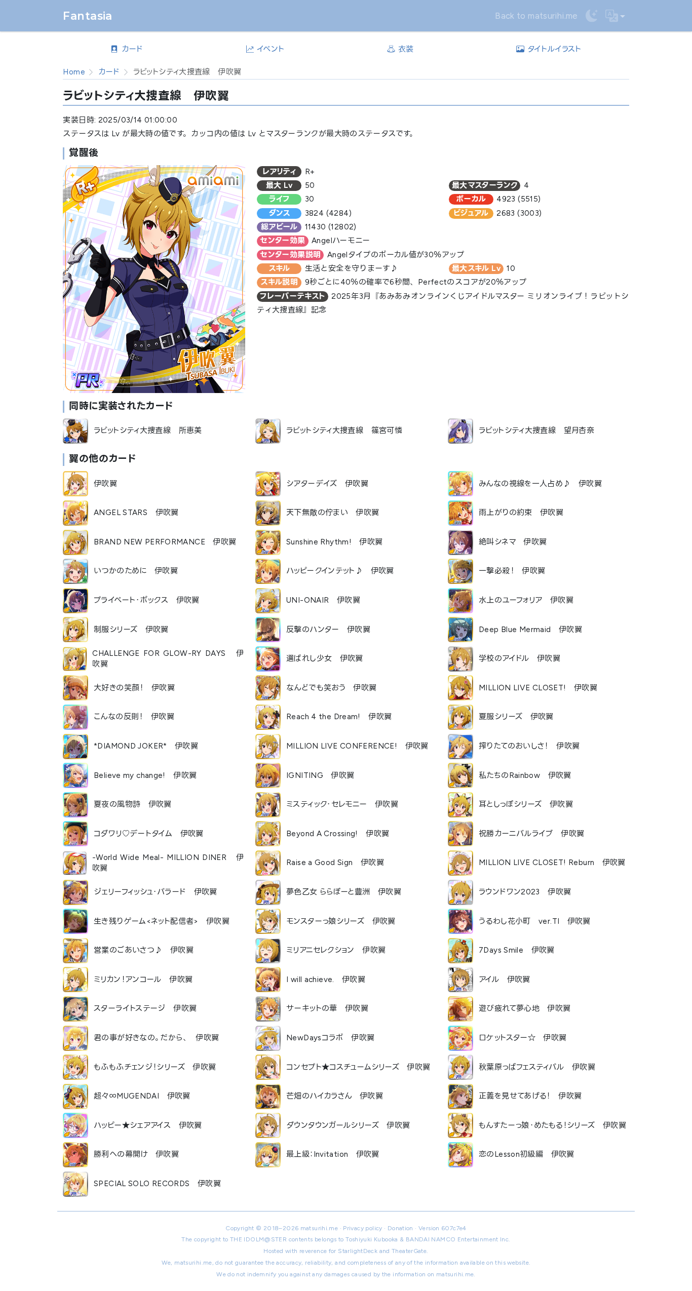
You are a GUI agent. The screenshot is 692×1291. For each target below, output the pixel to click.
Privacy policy (362, 1228)
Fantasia (87, 15)
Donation (400, 1228)
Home (74, 71)
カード (109, 71)
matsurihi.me (319, 1228)
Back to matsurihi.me (536, 16)
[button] (615, 16)
